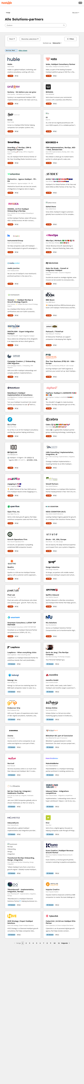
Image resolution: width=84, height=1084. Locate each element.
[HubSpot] (7, 2)
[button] (75, 12)
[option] (11, 39)
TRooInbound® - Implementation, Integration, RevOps (20, 890)
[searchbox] (35, 25)
